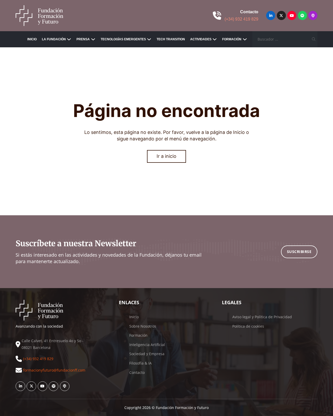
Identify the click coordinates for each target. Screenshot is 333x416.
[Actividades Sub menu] (214, 39)
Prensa (83, 39)
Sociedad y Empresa (146, 353)
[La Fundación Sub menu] (69, 39)
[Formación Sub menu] (244, 39)
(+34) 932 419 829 (241, 19)
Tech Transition (171, 39)
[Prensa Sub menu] (93, 39)
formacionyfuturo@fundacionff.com (54, 370)
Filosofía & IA (140, 363)
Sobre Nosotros (142, 326)
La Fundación (54, 39)
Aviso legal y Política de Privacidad (262, 316)
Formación (231, 39)
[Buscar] (313, 39)
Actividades (201, 39)
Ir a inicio (166, 156)
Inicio (32, 39)
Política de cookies (248, 326)
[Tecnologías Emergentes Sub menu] (149, 39)
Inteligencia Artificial (147, 344)
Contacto (137, 372)
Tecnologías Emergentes (123, 39)
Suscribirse (299, 251)
